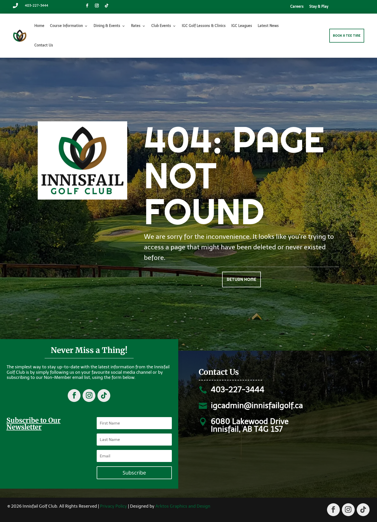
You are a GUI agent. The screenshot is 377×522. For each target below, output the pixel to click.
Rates (136, 26)
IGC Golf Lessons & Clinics (204, 26)
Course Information (66, 26)
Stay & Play (318, 7)
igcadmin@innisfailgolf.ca (257, 405)
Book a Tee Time (347, 36)
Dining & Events (107, 26)
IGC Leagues (241, 26)
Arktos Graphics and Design (182, 506)
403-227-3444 (36, 5)
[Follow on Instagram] (97, 5)
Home (39, 26)
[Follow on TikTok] (106, 5)
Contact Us (43, 45)
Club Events (161, 26)
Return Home (241, 279)
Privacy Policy (113, 506)
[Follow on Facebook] (87, 5)
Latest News (268, 26)
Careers (297, 7)
